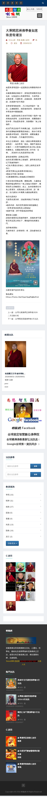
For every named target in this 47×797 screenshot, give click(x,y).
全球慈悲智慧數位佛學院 (23, 434)
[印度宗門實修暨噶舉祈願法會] (11, 754)
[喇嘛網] (16, 3)
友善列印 (10, 308)
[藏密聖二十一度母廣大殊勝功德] (30, 596)
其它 (9, 537)
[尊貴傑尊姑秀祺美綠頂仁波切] (11, 586)
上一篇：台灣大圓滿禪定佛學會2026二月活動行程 (23, 314)
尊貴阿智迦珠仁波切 (27, 764)
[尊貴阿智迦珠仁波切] (11, 767)
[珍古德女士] (20, 577)
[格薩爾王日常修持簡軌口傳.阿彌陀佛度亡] (23, 354)
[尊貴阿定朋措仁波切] (11, 741)
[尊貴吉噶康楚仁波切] (30, 586)
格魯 (9, 507)
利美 (9, 525)
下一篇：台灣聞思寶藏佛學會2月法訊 (23, 319)
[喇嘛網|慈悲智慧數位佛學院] (8, 3)
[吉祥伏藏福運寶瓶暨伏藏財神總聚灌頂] (20, 596)
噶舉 (9, 501)
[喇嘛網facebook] (23, 785)
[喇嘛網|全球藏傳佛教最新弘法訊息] (12, 3)
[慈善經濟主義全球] (21, 3)
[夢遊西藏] (20, 586)
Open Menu (39, 15)
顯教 (9, 531)
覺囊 (9, 519)
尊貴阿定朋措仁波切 (27, 738)
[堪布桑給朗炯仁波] (30, 567)
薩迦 (9, 513)
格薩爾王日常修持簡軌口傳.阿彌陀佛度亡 (22, 373)
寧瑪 (9, 495)
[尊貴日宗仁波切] (30, 577)
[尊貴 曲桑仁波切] (17, 67)
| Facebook (24, 428)
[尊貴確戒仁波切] (11, 577)
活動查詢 (12, 543)
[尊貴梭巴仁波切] (11, 567)
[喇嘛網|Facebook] (3, 3)
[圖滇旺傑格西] (11, 606)
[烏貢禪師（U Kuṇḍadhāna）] (20, 567)
